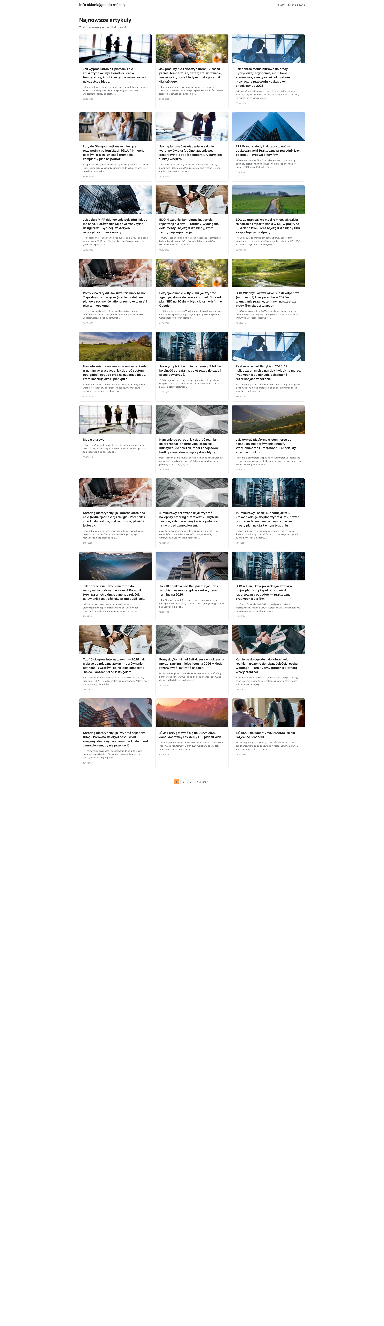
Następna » (202, 782)
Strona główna (296, 4)
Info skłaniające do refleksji (102, 5)
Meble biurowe (94, 439)
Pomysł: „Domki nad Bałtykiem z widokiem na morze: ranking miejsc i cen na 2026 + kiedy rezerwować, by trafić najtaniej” (191, 664)
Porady (280, 4)
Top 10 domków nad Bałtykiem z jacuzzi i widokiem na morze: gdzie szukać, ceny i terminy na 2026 (188, 590)
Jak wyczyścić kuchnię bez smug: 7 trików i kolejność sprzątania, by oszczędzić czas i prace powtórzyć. (191, 371)
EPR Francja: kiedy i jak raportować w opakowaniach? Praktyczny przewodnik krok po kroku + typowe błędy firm (268, 151)
